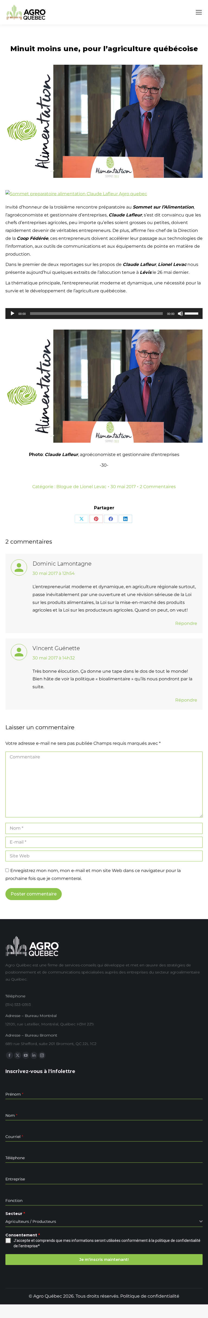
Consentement (22, 1235)
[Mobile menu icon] (199, 12)
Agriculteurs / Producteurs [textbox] (30, 1221)
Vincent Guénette (56, 648)
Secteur (15, 1213)
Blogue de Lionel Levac (81, 486)
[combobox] (104, 1221)
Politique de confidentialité (149, 1296)
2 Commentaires (158, 486)
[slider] (192, 313)
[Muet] (180, 313)
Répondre (186, 623)
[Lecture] (12, 313)
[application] (104, 313)
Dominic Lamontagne (62, 563)
